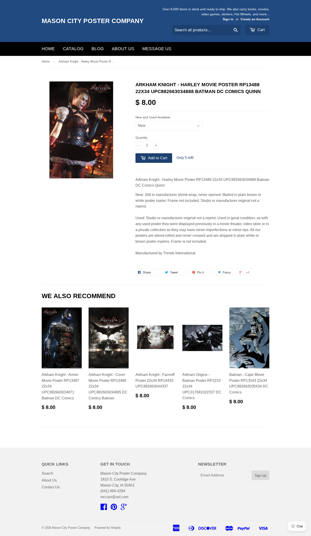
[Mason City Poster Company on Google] (123, 508)
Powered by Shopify (107, 527)
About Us (123, 48)
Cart (260, 30)
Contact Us (51, 487)
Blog (98, 48)
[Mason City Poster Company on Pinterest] (113, 508)
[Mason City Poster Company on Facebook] (103, 508)
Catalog (73, 48)
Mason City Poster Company (93, 20)
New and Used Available (152, 117)
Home (48, 48)
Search (47, 473)
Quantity (141, 137)
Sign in (228, 19)
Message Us (156, 48)
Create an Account (255, 19)
